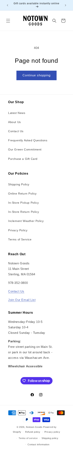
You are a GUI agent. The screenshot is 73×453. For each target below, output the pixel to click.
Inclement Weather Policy (26, 221)
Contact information (38, 444)
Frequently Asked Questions (27, 140)
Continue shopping (36, 75)
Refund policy (32, 432)
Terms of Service (20, 239)
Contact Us (16, 131)
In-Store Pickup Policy (23, 202)
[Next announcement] (65, 5)
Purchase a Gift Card (23, 158)
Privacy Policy (17, 230)
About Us (14, 122)
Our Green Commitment (25, 149)
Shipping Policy (18, 184)
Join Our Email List (21, 300)
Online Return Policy (22, 193)
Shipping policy (50, 438)
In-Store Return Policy (23, 211)
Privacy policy (52, 432)
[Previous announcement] (7, 5)
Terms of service (28, 438)
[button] (8, 20)
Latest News (16, 113)
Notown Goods (34, 427)
